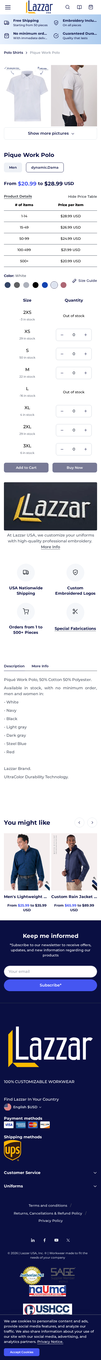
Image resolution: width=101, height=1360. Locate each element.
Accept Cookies (21, 1352)
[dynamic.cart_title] (91, 7)
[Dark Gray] (17, 285)
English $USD (25, 1107)
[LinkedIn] (33, 1240)
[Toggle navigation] (7, 7)
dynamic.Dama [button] (45, 167)
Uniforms (13, 1186)
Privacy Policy (50, 1220)
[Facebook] (45, 1240)
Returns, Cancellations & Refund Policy (48, 1213)
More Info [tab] (40, 666)
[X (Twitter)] (68, 1240)
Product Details (18, 196)
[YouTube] (56, 1240)
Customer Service (22, 1172)
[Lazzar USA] (39, 7)
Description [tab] (14, 666)
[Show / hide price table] (82, 196)
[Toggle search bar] (68, 7)
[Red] (63, 285)
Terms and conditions (48, 1205)
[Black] (35, 285)
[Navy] (7, 285)
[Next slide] (92, 822)
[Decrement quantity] (62, 335)
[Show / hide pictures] (50, 133)
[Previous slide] (79, 822)
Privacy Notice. (50, 1341)
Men (13, 167)
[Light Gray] (26, 285)
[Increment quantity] (85, 335)
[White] (54, 285)
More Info (50, 547)
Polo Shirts (13, 52)
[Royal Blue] (45, 285)
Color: (15, 276)
